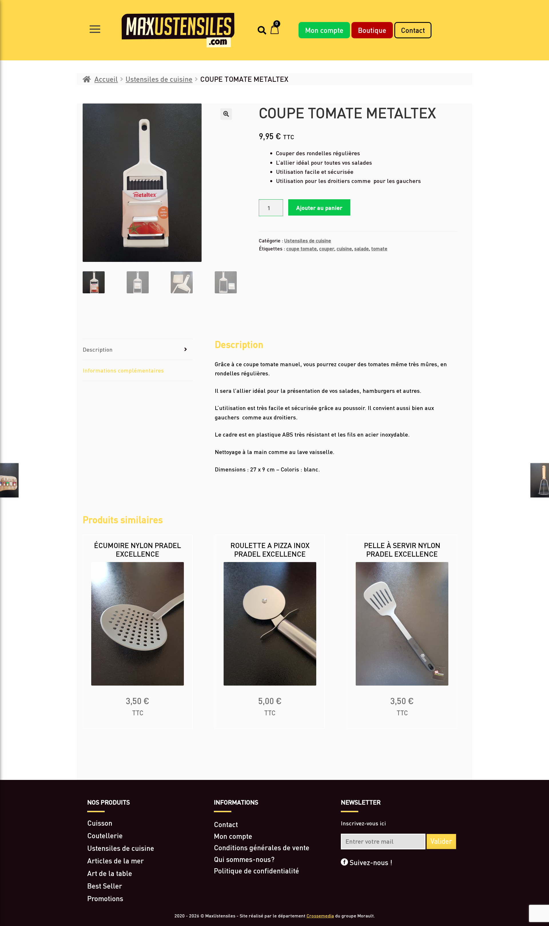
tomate (379, 248)
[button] (226, 114)
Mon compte (324, 30)
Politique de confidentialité (256, 870)
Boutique (372, 30)
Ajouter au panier (319, 207)
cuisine (344, 248)
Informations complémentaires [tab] (123, 370)
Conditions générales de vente (261, 847)
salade (361, 248)
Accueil (106, 79)
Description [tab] (98, 349)
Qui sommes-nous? (244, 859)
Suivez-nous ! (370, 862)
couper (326, 248)
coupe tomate (301, 248)
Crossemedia (320, 915)
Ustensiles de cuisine (159, 79)
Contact (413, 30)
